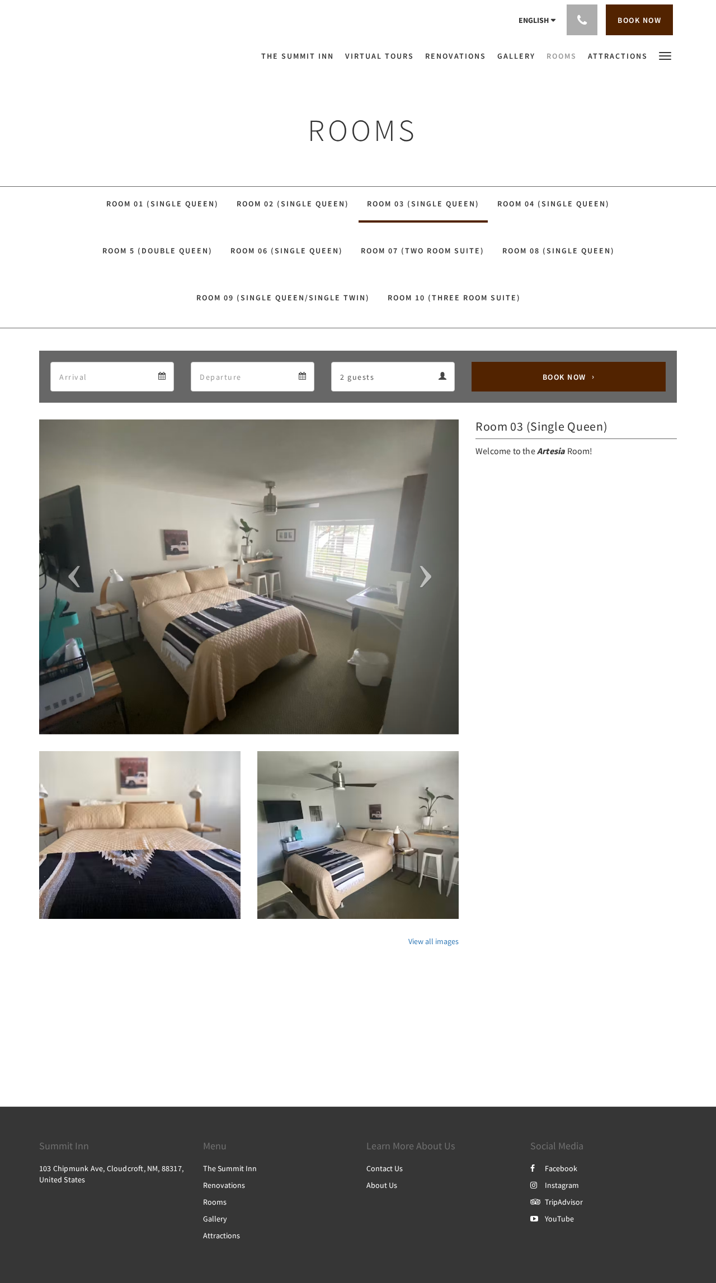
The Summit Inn (230, 1168)
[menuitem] (300, 56)
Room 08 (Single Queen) (558, 251)
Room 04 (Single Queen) (553, 204)
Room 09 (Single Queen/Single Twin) (283, 298)
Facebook (561, 1168)
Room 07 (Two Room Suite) (422, 251)
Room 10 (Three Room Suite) (454, 298)
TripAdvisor (564, 1202)
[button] (665, 55)
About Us (381, 1185)
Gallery (215, 1219)
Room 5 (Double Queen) (157, 251)
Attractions (221, 1235)
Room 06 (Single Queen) (286, 251)
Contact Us (384, 1168)
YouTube (559, 1219)
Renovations (224, 1185)
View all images (433, 941)
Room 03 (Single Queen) (423, 204)
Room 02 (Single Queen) (293, 204)
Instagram (562, 1185)
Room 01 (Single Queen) (162, 204)
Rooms (215, 1202)
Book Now (564, 377)
